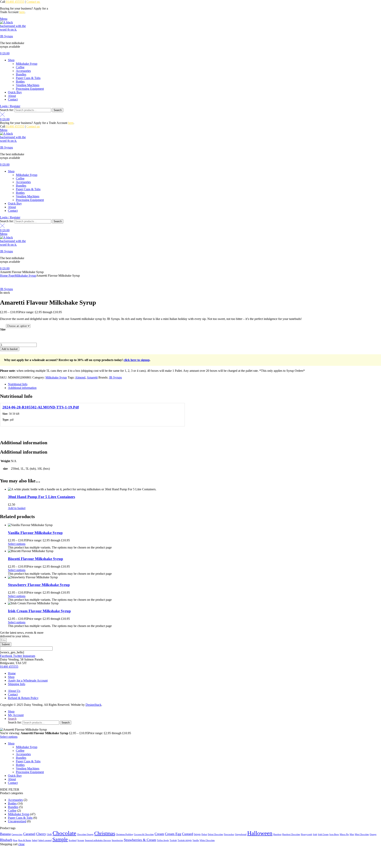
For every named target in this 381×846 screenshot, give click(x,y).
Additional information (22, 387)
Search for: (7, 110)
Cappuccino (17, 834)
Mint (352, 834)
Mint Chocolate (362, 834)
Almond (80, 377)
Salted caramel (45, 840)
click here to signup (137, 360)
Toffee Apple (163, 840)
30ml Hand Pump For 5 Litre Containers (41, 497)
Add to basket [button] (16, 508)
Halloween (259, 833)
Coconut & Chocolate (144, 834)
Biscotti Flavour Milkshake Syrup (35, 559)
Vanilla (195, 840)
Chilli (49, 834)
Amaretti (92, 377)
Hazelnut (277, 834)
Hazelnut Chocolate (291, 834)
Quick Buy (15, 92)
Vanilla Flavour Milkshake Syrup (35, 533)
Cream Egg (173, 834)
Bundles (21, 74)
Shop (11, 60)
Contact (13, 99)
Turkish (173, 840)
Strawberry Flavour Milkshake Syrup (39, 585)
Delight (197, 834)
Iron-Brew (334, 834)
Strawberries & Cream (140, 840)
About (12, 96)
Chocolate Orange (85, 834)
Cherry (41, 834)
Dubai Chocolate (215, 834)
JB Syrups (6, 36)
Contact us (33, 1)
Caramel (29, 834)
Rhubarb (6, 840)
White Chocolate (207, 840)
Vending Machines (27, 85)
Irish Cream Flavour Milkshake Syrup (39, 611)
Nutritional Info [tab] (16, 396)
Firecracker (229, 834)
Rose (15, 840)
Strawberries (117, 840)
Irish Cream (323, 834)
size (3, 329)
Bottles (20, 81)
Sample (60, 839)
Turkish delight (185, 840)
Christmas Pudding (124, 834)
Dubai (204, 834)
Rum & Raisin (24, 840)
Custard (187, 834)
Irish (315, 834)
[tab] (194, 384)
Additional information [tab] (23, 442)
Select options (16, 544)
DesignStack (93, 704)
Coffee (20, 67)
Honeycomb (306, 834)
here (22, 12)
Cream (159, 834)
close (21, 844)
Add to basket (10, 349)
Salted (35, 840)
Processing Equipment (30, 88)
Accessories (23, 70)
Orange (373, 834)
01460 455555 (14, 1)
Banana (5, 834)
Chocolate (64, 833)
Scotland (73, 840)
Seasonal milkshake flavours (98, 840)
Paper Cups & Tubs (28, 78)
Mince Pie (344, 834)
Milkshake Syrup (26, 63)
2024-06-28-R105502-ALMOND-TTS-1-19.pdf (40, 407)
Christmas (104, 833)
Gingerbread (240, 834)
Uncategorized (17, 821)
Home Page (7, 275)
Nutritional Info (17, 384)
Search (58, 110)
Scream (80, 840)
